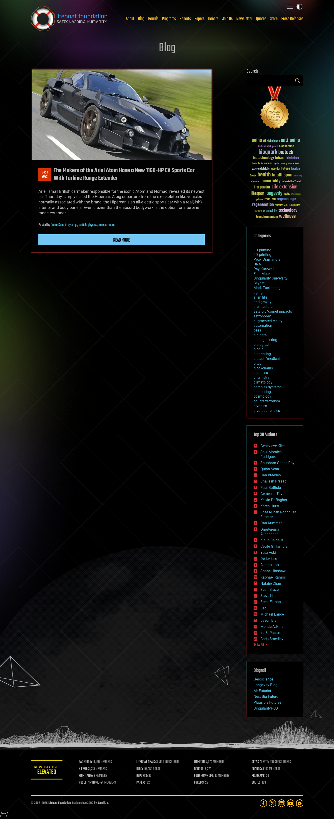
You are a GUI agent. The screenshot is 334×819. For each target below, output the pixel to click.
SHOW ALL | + (260, 645)
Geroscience (263, 679)
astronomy (262, 316)
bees (257, 330)
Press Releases (292, 19)
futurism (295, 169)
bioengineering (265, 340)
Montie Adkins (271, 626)
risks (286, 205)
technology (288, 210)
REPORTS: (142, 776)
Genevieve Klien (273, 446)
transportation (106, 225)
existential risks (260, 169)
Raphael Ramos (273, 577)
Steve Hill (267, 596)
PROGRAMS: (258, 776)
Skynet (259, 283)
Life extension (284, 187)
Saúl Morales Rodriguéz (271, 454)
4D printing (262, 254)
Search (297, 80)
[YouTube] (290, 803)
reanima (270, 199)
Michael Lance (272, 614)
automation (263, 325)
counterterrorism (267, 401)
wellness (287, 216)
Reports (185, 19)
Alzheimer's (273, 141)
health (264, 175)
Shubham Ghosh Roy (277, 463)
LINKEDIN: (199, 762)
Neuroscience (296, 194)
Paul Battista (270, 487)
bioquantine (286, 146)
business (261, 373)
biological (261, 344)
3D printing (262, 250)
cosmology (262, 396)
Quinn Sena (57, 225)
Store (274, 19)
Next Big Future (266, 696)
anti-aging (290, 140)
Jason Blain (269, 620)
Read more (121, 240)
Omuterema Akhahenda (269, 531)
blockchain (293, 158)
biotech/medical (267, 358)
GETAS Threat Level (46, 771)
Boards (153, 19)
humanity (298, 176)
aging (257, 140)
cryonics (260, 406)
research (279, 205)
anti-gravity (263, 302)
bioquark (268, 152)
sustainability (270, 211)
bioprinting (262, 354)
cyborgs (72, 225)
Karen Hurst (269, 506)
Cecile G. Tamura (274, 546)
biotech (285, 152)
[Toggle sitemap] (290, 7)
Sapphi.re (102, 803)
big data (260, 335)
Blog (141, 19)
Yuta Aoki (268, 552)
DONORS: (199, 769)
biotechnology (263, 158)
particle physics (88, 225)
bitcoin (280, 158)
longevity (273, 193)
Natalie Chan (270, 583)
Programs (169, 19)
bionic (258, 349)
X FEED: (83, 769)
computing (262, 392)
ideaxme (255, 181)
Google (253, 175)
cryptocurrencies (267, 410)
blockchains (263, 368)
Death (297, 164)
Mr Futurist (262, 691)
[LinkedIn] (281, 803)
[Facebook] (263, 803)
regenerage (286, 199)
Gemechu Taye (272, 494)
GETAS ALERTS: (260, 762)
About (130, 19)
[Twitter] (272, 803)
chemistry (261, 377)
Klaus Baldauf (271, 540)
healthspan (282, 175)
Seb (263, 608)
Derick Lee (268, 559)
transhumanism (267, 217)
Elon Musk (262, 274)
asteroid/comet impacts (273, 311)
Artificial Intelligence (268, 146)
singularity (294, 205)
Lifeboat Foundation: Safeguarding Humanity (69, 18)
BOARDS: (257, 769)
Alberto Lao (269, 565)
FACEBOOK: (85, 762)
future (285, 168)
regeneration (263, 204)
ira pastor (262, 187)
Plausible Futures (267, 702)
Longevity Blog (265, 685)
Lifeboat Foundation (59, 803)
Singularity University (270, 278)
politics (259, 199)
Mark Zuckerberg (267, 288)
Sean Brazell (270, 589)
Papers (199, 19)
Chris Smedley (271, 639)
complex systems (268, 387)
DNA (257, 264)
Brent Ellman (270, 602)
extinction (275, 169)
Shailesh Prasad (273, 481)
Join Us (227, 19)
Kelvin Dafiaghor (273, 500)
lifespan (257, 193)
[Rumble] (299, 803)
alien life (260, 297)
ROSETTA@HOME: (89, 783)
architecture (263, 306)
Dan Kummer (271, 523)
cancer (268, 164)
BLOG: (139, 769)
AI (264, 141)
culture (291, 164)
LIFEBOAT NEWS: (146, 762)
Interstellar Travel (291, 181)
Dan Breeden (270, 475)
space (258, 211)
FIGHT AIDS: (86, 776)
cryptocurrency (280, 163)
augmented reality (268, 321)
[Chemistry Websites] (275, 109)
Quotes (261, 19)
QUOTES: (256, 783)
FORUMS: (199, 783)
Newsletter (244, 19)
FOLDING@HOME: (204, 776)
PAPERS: (141, 783)
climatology (263, 382)
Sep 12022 (45, 175)
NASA (287, 194)
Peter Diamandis (267, 259)
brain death (257, 163)
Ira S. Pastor (270, 633)
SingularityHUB (266, 708)
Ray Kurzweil (264, 269)
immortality (270, 181)
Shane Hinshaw (273, 571)
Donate (213, 19)
